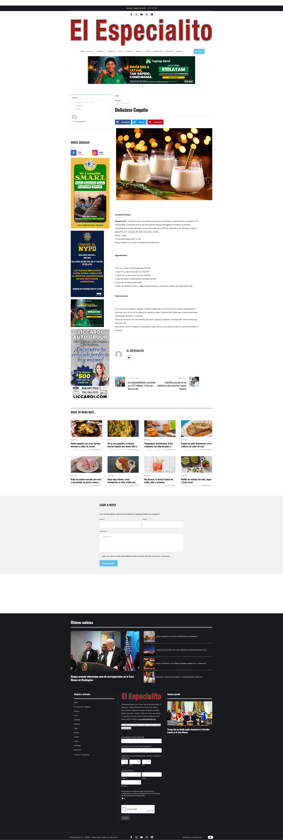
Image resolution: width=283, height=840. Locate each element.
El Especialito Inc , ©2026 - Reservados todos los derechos (94, 837)
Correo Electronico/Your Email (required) (136, 746)
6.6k (101, 152)
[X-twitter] (136, 14)
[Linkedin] (152, 14)
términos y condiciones (192, 837)
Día (122, 765)
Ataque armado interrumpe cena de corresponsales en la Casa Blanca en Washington (102, 678)
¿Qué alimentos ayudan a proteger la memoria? (177, 636)
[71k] (73, 153)
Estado (144, 778)
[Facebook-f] (131, 14)
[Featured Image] (86, 428)
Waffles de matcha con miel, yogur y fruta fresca (196, 481)
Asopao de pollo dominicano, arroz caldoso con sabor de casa (196, 445)
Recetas (118, 101)
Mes (130, 765)
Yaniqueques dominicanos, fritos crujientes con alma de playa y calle (158, 446)
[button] (70, 69)
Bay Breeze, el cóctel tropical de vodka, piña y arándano (158, 481)
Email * (145, 519)
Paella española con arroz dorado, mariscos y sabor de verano (86, 445)
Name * (102, 519)
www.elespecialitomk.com (147, 719)
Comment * (103, 531)
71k (79, 152)
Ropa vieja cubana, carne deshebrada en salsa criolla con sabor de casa (121, 482)
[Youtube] (141, 14)
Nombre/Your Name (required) (132, 737)
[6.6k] (95, 153)
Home (117, 96)
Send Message (108, 563)
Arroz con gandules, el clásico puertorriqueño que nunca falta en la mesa (123, 446)
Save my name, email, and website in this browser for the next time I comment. (136, 556)
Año (143, 765)
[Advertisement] (135, 591)
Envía (125, 818)
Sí (124, 798)
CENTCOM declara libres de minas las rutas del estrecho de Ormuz (186, 731)
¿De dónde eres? (127, 771)
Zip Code (124, 786)
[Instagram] (146, 14)
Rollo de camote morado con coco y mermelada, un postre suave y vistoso (86, 482)
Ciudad (123, 778)
